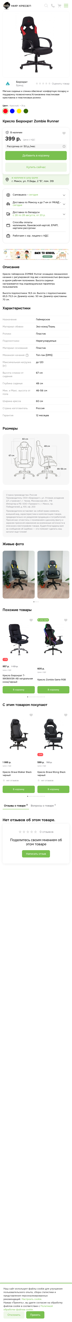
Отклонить (14, 1314)
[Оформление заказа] (59, 5)
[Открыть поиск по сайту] (46, 5)
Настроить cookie (31, 1299)
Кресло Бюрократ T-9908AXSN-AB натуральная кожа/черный (18, 678)
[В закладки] (31, 620)
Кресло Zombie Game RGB (51, 679)
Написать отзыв (36, 854)
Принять (35, 1314)
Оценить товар (60, 83)
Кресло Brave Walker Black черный (17, 774)
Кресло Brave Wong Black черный (51, 774)
